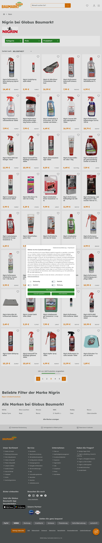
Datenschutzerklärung (59, 247)
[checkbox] (30, 282)
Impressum (71, 247)
